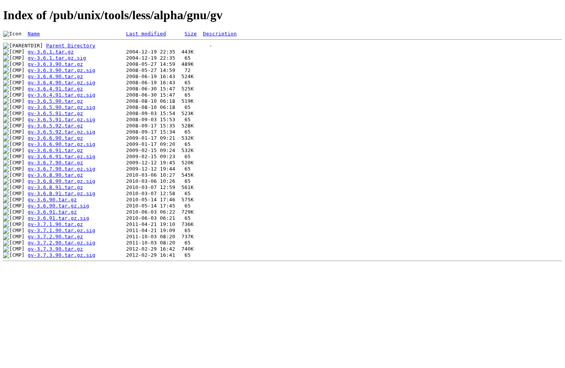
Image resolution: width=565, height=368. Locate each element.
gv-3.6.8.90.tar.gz (55, 175)
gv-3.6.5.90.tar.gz (55, 101)
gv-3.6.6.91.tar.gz (55, 150)
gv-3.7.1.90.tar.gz (55, 224)
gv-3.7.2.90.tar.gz (55, 236)
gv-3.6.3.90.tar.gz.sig (61, 70)
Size (190, 34)
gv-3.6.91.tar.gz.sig (58, 218)
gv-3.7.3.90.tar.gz (55, 249)
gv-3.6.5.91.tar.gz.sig (61, 119)
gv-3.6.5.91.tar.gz (55, 113)
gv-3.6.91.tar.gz (52, 212)
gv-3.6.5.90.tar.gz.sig (61, 107)
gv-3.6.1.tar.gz (51, 52)
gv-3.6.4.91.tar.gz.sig (61, 95)
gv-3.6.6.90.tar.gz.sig (61, 144)
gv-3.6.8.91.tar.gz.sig (61, 193)
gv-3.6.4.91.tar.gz (55, 89)
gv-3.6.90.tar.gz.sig (58, 206)
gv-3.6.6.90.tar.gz (55, 138)
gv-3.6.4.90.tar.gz (55, 76)
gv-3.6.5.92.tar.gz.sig (61, 132)
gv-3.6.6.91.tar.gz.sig (61, 156)
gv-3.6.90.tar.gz (52, 199)
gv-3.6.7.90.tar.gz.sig (61, 169)
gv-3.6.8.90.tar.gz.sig (61, 181)
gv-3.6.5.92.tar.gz (55, 126)
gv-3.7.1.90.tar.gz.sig (61, 230)
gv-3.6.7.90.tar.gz (55, 163)
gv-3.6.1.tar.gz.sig (57, 58)
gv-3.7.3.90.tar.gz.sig (61, 255)
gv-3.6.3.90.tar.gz (55, 64)
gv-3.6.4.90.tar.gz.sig (61, 82)
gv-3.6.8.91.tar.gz (55, 187)
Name (34, 34)
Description (220, 34)
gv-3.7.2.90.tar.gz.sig (61, 243)
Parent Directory (70, 46)
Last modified (146, 34)
